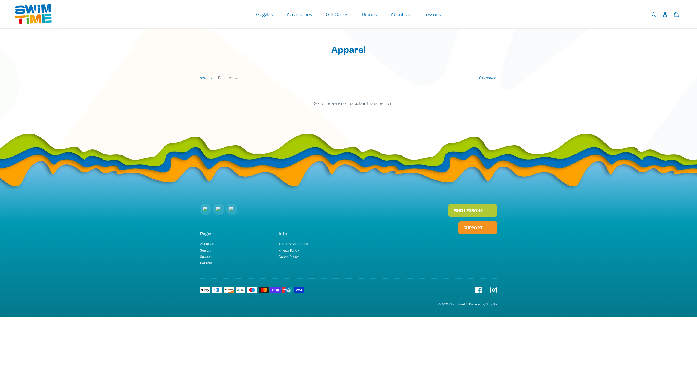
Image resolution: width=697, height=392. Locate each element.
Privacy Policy (289, 250)
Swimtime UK (459, 304)
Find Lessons (469, 210)
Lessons (206, 263)
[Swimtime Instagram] (231, 209)
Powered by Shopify (483, 304)
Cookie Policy (289, 256)
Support (206, 256)
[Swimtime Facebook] (205, 209)
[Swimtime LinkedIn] (218, 209)
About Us (207, 243)
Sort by (206, 78)
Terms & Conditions (293, 243)
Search (205, 250)
